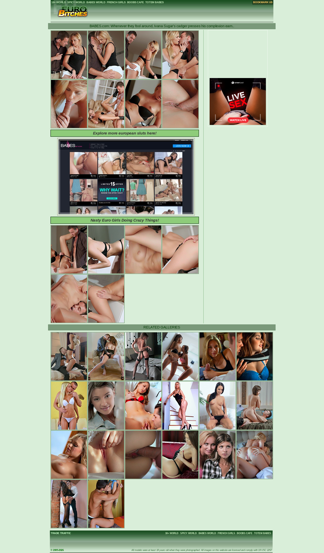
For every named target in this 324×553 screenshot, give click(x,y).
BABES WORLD (207, 533)
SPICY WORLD (188, 533)
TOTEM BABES (262, 533)
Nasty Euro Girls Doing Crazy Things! (125, 220)
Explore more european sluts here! (125, 133)
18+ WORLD (171, 533)
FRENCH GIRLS (226, 533)
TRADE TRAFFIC (61, 533)
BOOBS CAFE (244, 533)
